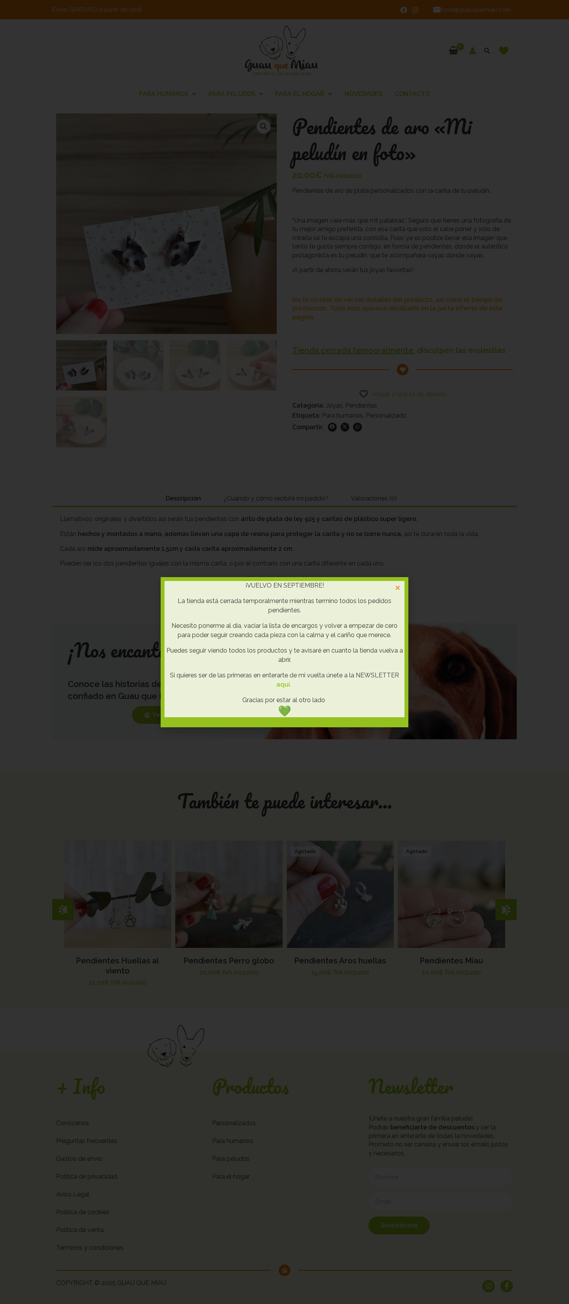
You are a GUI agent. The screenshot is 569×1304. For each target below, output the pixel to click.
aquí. (283, 684)
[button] (398, 588)
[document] (284, 652)
